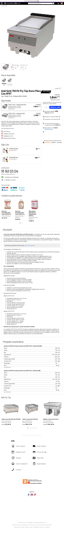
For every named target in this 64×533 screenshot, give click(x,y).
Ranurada (9, 85)
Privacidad (22, 527)
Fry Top (5, 6)
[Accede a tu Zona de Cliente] (58, 3)
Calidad (26, 527)
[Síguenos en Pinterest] (35, 496)
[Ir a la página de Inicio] (12, 4)
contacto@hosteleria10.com (39, 522)
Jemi (13, 128)
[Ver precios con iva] (60, 88)
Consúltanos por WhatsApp (11, 177)
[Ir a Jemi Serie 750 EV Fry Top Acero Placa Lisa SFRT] (4, 83)
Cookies (31, 527)
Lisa (4, 85)
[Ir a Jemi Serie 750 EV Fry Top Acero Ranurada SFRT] (9, 83)
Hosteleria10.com (22, 522)
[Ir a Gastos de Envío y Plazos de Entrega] (49, 92)
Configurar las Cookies (38, 527)
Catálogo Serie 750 (8, 136)
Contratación (47, 527)
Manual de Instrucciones (9, 138)
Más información (49, 129)
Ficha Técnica (7, 131)
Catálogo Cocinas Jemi (9, 133)
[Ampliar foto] (32, 62)
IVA (56, 88)
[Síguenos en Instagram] (31, 496)
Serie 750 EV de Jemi (29, 245)
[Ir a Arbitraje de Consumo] (32, 484)
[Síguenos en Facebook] (28, 496)
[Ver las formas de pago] (13, 190)
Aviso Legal (16, 527)
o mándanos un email (9, 180)
